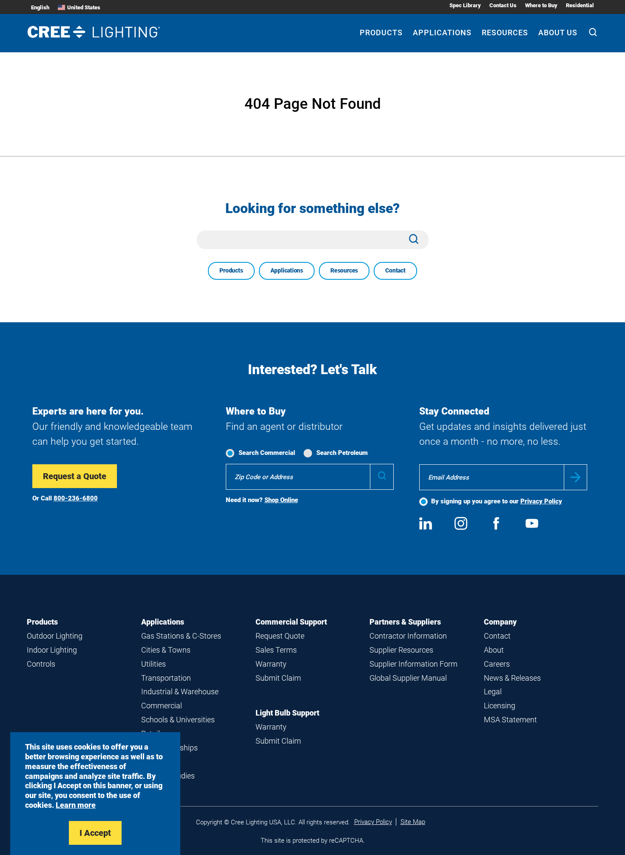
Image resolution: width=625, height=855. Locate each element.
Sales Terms (276, 649)
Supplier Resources (401, 649)
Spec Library (465, 5)
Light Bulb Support (287, 712)
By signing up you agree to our (496, 501)
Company (500, 621)
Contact (395, 270)
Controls (41, 663)
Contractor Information (408, 635)
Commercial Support (291, 621)
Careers (497, 663)
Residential (580, 5)
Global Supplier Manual (408, 677)
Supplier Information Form (413, 663)
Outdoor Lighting (54, 635)
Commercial (161, 705)
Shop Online (281, 500)
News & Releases (512, 677)
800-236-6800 (76, 498)
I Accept (95, 833)
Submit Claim (278, 677)
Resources (505, 32)
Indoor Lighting (52, 649)
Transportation (166, 677)
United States (83, 7)
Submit (575, 477)
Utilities (153, 663)
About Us (557, 32)
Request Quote (280, 635)
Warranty (271, 663)
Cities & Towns (165, 649)
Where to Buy (541, 5)
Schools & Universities (178, 719)
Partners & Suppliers (405, 621)
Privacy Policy (541, 501)
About (494, 649)
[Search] (593, 33)
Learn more (76, 805)
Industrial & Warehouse (180, 691)
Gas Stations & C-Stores (181, 635)
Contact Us (503, 5)
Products (381, 32)
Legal (493, 691)
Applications (442, 32)
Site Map (413, 822)
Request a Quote (74, 476)
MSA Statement (510, 719)
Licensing (499, 705)
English (40, 7)
